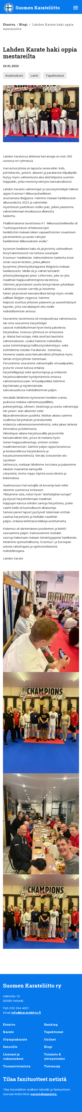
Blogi (23, 24)
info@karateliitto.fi (26, 1013)
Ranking (51, 1024)
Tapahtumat (55, 75)
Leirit (34, 75)
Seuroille (10, 1047)
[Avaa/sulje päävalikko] (75, 7)
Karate (8, 1032)
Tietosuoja (52, 1066)
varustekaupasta (43, 1094)
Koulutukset (14, 75)
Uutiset (50, 1039)
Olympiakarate (15, 1039)
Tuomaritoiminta (16, 1066)
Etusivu (9, 24)
